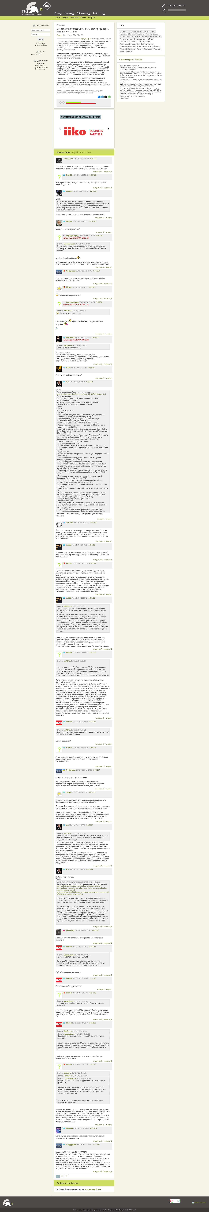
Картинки (144, 44)
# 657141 (92, 792)
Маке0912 (70, 337)
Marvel (69, 722)
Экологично (124, 98)
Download (123, 49)
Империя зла (124, 31)
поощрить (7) (98, 649)
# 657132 (92, 722)
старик (69, 221)
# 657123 (92, 598)
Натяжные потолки (41, 67)
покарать (109, 218)
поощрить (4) (98, 284)
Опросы (156, 47)
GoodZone (68, 159)
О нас (139, 41)
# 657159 (92, 979)
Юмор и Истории (126, 39)
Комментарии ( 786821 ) (131, 59)
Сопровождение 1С (69, 117)
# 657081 (91, 367)
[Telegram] (102, 97)
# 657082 (89, 382)
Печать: (60, 35)
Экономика (135, 31)
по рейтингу (77, 152)
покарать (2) (108, 171)
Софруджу (71, 271)
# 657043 (99, 236)
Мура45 (69, 1128)
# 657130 (93, 653)
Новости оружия (139, 39)
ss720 (68, 545)
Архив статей (125, 44)
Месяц (83, 18)
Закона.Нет (140, 34)
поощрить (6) (100, 541)
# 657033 (93, 191)
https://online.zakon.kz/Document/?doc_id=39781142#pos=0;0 (81, 394)
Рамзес (69, 191)
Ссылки (139, 49)
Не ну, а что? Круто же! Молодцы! (132, 96)
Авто (151, 44)
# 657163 (93, 1128)
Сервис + (40, 63)
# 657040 (93, 221)
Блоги (122, 52)
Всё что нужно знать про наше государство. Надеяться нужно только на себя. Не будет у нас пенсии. (140, 85)
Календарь (157, 36)
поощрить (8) (100, 766)
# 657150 (95, 930)
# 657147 (89, 825)
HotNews (150, 39)
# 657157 (92, 947)
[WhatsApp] (109, 97)
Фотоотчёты (135, 44)
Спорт (148, 41)
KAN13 (69, 175)
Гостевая (129, 52)
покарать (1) (108, 188)
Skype (68, 287)
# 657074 (95, 337)
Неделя (65, 18)
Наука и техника (150, 31)
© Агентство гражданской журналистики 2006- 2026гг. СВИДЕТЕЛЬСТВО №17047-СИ (104, 1210)
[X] (105, 97)
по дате (87, 152)
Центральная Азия (133, 36)
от (77, 244)
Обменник (131, 49)
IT (143, 41)
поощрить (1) (98, 188)
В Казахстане (147, 36)
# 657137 (96, 770)
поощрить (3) (100, 232)
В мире (122, 36)
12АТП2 (69, 522)
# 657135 (93, 747)
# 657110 (92, 545)
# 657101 (93, 522)
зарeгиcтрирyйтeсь (93, 1189)
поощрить (101, 519)
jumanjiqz (70, 930)
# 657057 (92, 287)
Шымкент (131, 34)
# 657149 (89, 869)
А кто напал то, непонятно (129, 65)
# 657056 (96, 271)
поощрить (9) (100, 594)
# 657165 (96, 1145)
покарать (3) (108, 943)
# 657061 (99, 302)
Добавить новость (175, 5)
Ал (67, 382)
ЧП (141, 31)
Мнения (149, 34)
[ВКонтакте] (99, 97)
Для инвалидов (40, 69)
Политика (61, 25)
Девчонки (123, 47)
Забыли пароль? (41, 45)
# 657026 (93, 159)
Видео (155, 34)
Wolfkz (69, 563)
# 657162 (93, 1065)
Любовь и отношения (144, 47)
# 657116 (92, 563)
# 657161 (92, 1023)
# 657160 (93, 993)
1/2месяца (74, 18)
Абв (74, 35)
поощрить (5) (98, 1141)
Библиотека (148, 49)
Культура (132, 41)
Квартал (91, 18)
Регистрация (40, 44)
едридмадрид (86, 39)
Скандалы (123, 41)
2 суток (57, 18)
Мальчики (131, 47)
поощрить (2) (98, 171)
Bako (68, 367)
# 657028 (93, 175)
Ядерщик (157, 49)
